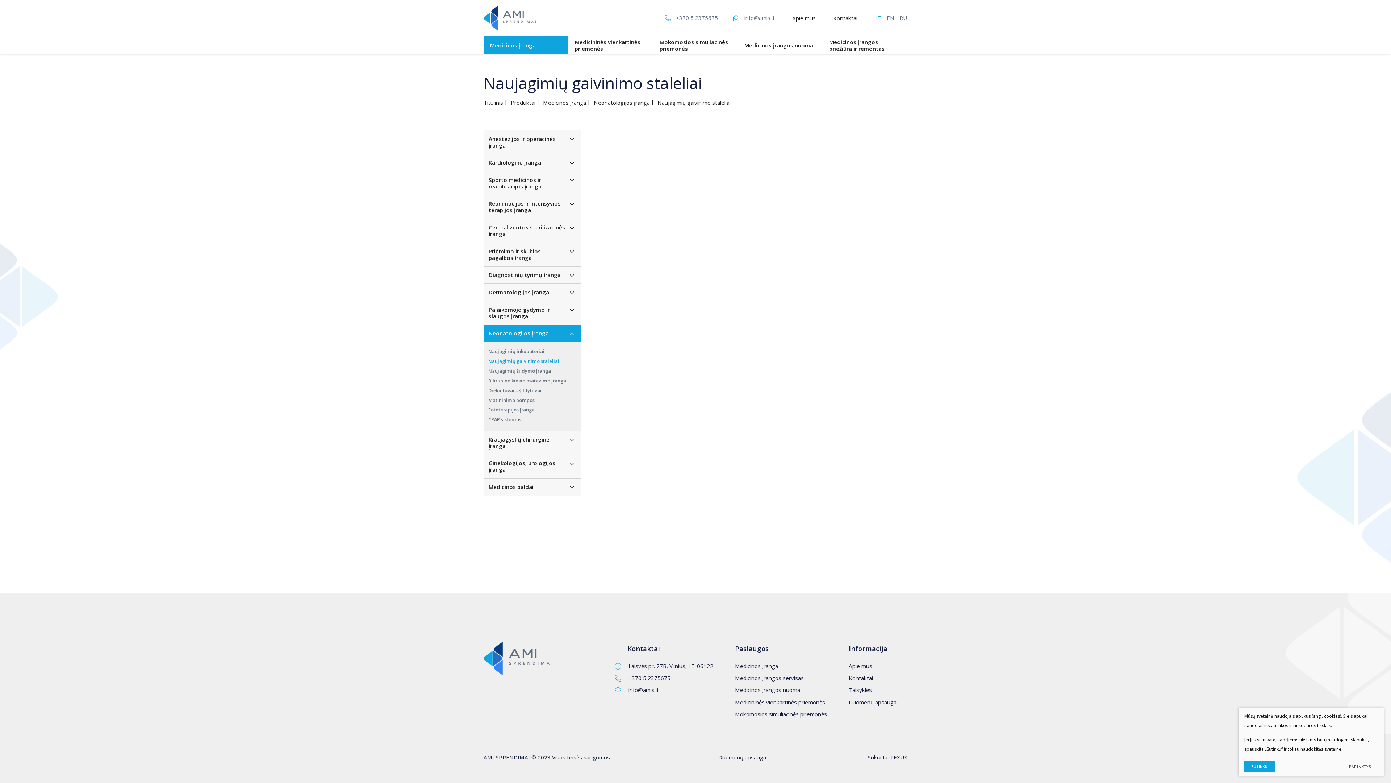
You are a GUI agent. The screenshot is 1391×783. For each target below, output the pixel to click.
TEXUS (898, 757)
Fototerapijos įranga (511, 409)
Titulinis (493, 102)
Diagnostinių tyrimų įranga (525, 274)
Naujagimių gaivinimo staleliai (523, 361)
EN (890, 17)
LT (878, 17)
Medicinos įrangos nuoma (778, 45)
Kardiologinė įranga (515, 162)
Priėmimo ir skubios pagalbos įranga (515, 254)
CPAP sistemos (504, 419)
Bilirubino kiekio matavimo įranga (527, 380)
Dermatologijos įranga (519, 292)
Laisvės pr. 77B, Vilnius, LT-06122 (670, 666)
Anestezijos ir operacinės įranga (522, 142)
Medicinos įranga (513, 45)
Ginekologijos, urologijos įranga (522, 466)
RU (903, 17)
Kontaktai (845, 18)
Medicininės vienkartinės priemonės (607, 45)
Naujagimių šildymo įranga (519, 371)
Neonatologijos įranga (622, 102)
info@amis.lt (643, 689)
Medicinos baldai (511, 486)
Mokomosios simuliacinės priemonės (694, 45)
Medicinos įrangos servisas (769, 678)
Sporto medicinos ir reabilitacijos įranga (515, 183)
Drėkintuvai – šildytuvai (515, 390)
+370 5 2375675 (649, 678)
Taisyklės (860, 689)
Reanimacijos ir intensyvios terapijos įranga (525, 207)
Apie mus (804, 18)
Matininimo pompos (511, 400)
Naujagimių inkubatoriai (516, 351)
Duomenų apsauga (873, 702)
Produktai (523, 102)
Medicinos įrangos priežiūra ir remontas (857, 45)
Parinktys (1360, 766)
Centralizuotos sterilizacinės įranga (527, 230)
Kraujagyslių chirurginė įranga (519, 443)
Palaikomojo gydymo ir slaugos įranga (519, 313)
